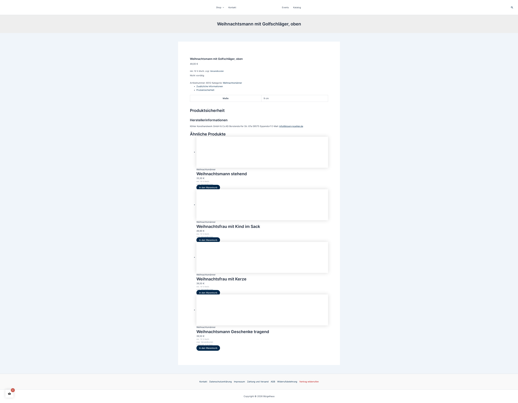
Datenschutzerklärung (220, 381)
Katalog (297, 7)
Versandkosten (217, 71)
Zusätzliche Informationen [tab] (209, 86)
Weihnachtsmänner (232, 82)
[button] (222, 7)
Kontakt (232, 7)
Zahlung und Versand (258, 381)
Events (285, 7)
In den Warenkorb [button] (208, 187)
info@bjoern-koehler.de (291, 126)
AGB (273, 381)
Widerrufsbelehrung (287, 381)
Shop (218, 7)
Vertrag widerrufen (309, 381)
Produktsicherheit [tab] (205, 90)
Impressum (239, 381)
